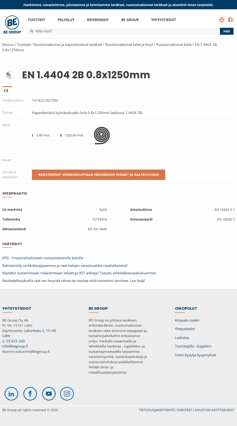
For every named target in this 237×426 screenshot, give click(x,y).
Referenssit (98, 19)
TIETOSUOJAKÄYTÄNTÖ (157, 410)
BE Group (130, 19)
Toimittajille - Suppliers (193, 346)
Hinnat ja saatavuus (10, 174)
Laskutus (182, 337)
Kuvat (6, 160)
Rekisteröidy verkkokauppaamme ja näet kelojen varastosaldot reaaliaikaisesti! (65, 265)
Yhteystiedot (163, 19)
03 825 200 (15, 341)
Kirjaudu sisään (187, 320)
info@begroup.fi (15, 346)
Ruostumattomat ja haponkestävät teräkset (68, 44)
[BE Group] (12, 25)
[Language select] (222, 19)
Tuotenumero (12, 100)
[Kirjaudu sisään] (231, 19)
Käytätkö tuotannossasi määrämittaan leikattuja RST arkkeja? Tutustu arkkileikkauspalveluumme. (79, 273)
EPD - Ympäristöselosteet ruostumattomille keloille (42, 258)
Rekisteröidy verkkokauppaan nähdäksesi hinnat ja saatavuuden (98, 174)
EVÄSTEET (184, 410)
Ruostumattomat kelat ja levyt (129, 44)
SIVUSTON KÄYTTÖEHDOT (215, 410)
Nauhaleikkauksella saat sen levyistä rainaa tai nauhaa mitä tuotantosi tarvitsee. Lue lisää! (73, 280)
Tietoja (7, 112)
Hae (226, 31)
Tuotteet (36, 19)
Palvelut (66, 19)
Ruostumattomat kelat (174, 44)
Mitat (6, 125)
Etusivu (8, 44)
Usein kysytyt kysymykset (195, 355)
